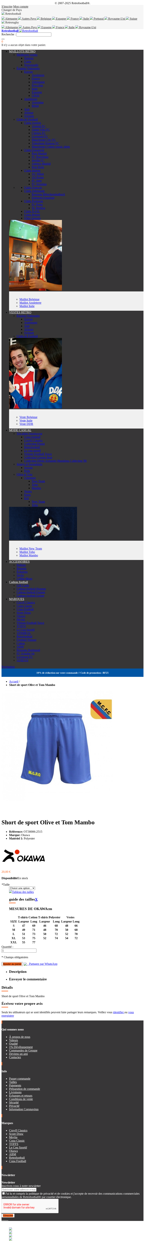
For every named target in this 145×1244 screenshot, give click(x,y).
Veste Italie (25, 420)
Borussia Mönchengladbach (48, 194)
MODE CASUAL (20, 430)
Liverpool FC (40, 136)
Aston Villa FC (41, 129)
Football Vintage (26, 639)
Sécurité (14, 1102)
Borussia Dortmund (28, 650)
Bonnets (21, 568)
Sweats (28, 467)
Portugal (98, 18)
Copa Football (25, 609)
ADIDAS (22, 660)
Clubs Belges (32, 214)
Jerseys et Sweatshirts (29, 464)
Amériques (30, 99)
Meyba (21, 619)
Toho (35, 484)
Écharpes (22, 571)
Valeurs (13, 1040)
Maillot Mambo (28, 555)
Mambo (36, 488)
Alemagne (11, 18)
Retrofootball (32, 447)
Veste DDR (26, 424)
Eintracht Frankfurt (43, 197)
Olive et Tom (24, 474)
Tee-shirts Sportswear (29, 433)
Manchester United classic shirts (51, 146)
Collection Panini (34, 443)
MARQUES (16, 599)
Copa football (32, 437)
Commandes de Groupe (23, 1050)
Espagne (61, 18)
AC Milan (38, 173)
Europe (28, 71)
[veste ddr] (35, 407)
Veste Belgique (28, 417)
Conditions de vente (21, 1099)
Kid (26, 498)
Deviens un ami (18, 1053)
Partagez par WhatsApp (42, 963)
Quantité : (7, 946)
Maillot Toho (27, 552)
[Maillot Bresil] (35, 289)
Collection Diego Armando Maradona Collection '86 (55, 460)
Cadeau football (18, 582)
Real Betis (38, 167)
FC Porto (37, 204)
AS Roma (38, 177)
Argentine (38, 102)
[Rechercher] (3, 39)
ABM (20, 646)
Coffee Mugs (24, 578)
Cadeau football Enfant (30, 595)
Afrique (28, 112)
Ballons (21, 565)
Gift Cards (23, 585)
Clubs (27, 61)
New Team (38, 481)
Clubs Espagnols (34, 150)
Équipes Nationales (28, 68)
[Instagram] (5, 1219)
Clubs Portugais (33, 201)
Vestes (28, 491)
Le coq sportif (32, 450)
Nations (28, 58)
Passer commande (19, 1078)
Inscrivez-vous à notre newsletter (21, 1185)
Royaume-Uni (116, 18)
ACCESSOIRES (19, 561)
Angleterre (38, 75)
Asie (27, 109)
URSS (35, 95)
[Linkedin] (7, 1219)
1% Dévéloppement (21, 1047)
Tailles (13, 1082)
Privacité (14, 1105)
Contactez (15, 1057)
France (74, 18)
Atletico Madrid (41, 163)
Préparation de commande (24, 1088)
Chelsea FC (39, 133)
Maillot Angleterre (30, 302)
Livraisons (15, 1092)
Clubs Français (33, 187)
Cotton (21, 643)
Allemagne (12, 27)
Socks (20, 575)
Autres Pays (29, 18)
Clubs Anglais (32, 122)
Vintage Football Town (38, 454)
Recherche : (9, 34)
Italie (86, 18)
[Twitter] (4, 1219)
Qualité (13, 1043)
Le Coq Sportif (26, 629)
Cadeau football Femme (31, 592)
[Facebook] (2, 1219)
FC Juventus (39, 184)
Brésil (35, 105)
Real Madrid (39, 153)
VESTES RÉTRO (20, 312)
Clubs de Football (27, 119)
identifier (118, 1012)
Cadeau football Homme (31, 588)
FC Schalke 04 (25, 653)
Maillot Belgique (29, 299)
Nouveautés (31, 65)
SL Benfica (38, 208)
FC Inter (37, 180)
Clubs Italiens (32, 170)
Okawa (21, 616)
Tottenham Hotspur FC (45, 143)
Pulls (27, 471)
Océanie (29, 116)
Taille (6, 884)
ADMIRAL (24, 633)
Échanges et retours (20, 1095)
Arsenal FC (39, 126)
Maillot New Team (30, 548)
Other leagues (32, 218)
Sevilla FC (38, 160)
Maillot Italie (27, 306)
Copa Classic (24, 605)
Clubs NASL (32, 211)
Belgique (46, 18)
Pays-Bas (37, 85)
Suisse (133, 18)
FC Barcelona (40, 156)
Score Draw (24, 612)
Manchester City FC (44, 139)
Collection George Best (38, 457)
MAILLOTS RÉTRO (22, 51)
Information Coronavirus (24, 1109)
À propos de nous (19, 1036)
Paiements (15, 1085)
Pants (27, 494)
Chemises (30, 477)
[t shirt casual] (43, 538)
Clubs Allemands (34, 191)
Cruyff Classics (33, 440)
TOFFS (21, 626)
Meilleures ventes (27, 54)
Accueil (13, 681)
